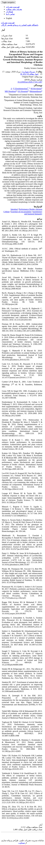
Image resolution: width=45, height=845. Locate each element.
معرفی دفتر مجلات (14, 9)
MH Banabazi (10, 91)
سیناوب (21, 843)
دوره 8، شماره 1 (28, 72)
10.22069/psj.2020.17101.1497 (30, 82)
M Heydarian (36, 89)
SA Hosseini (23, 91)
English (9, 18)
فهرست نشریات (13, 7)
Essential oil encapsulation (21, 212)
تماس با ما (10, 14)
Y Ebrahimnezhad (20, 89)
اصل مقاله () (29, 74)
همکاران (9, 12)
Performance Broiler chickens (30, 209)
